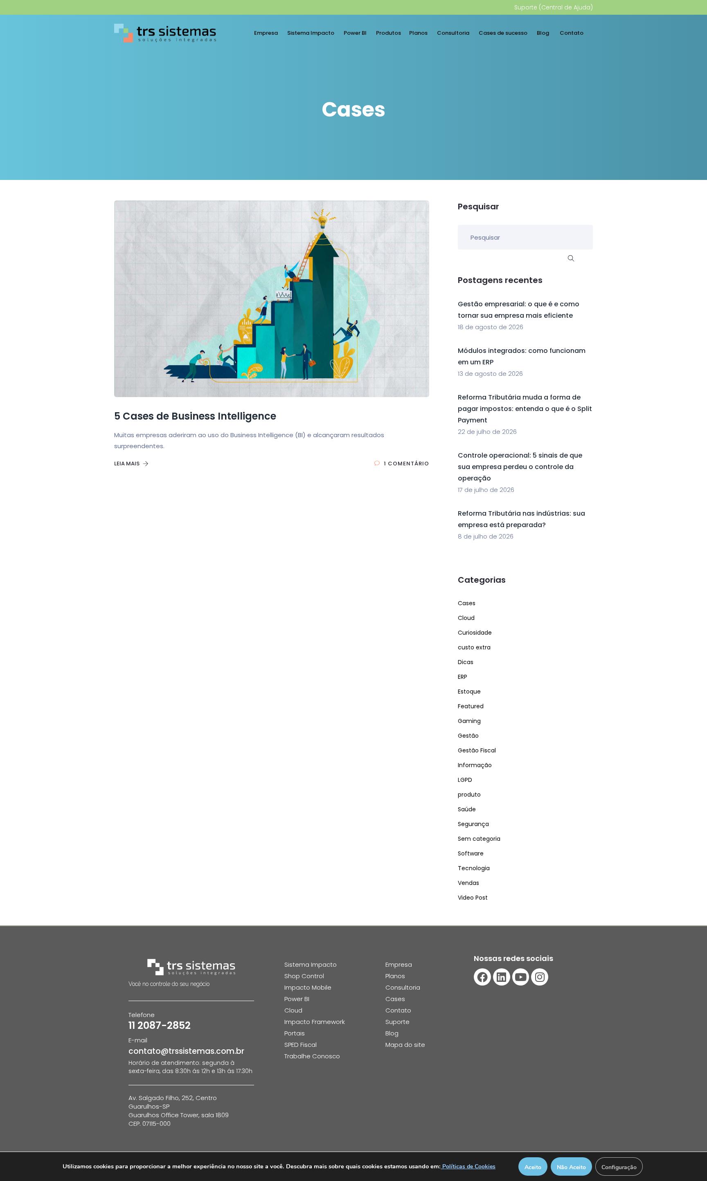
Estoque (469, 691)
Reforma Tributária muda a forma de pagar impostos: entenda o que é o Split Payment (525, 409)
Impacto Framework (314, 1021)
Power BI (356, 33)
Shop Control (304, 976)
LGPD (465, 780)
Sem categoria (479, 839)
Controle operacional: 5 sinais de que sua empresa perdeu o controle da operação (520, 467)
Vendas (468, 883)
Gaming (469, 721)
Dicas (465, 662)
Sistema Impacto (311, 33)
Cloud (466, 618)
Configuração (619, 1167)
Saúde (467, 809)
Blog (544, 33)
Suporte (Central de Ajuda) (553, 7)
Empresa (266, 33)
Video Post (473, 898)
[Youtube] (520, 977)
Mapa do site (405, 1044)
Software (471, 853)
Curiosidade (475, 633)
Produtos (388, 33)
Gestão (468, 736)
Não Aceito (571, 1167)
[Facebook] (482, 977)
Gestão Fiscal (477, 750)
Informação (475, 765)
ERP (462, 677)
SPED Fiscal (300, 1044)
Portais (294, 1033)
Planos (419, 33)
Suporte (397, 1021)
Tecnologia (474, 868)
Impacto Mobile (307, 987)
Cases (466, 603)
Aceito (533, 1167)
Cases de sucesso (504, 33)
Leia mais (127, 463)
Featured (471, 706)
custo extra (474, 647)
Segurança (473, 824)
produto (469, 794)
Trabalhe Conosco (312, 1056)
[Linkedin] (501, 977)
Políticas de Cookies (468, 1166)
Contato (572, 33)
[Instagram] (539, 977)
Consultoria (454, 33)
